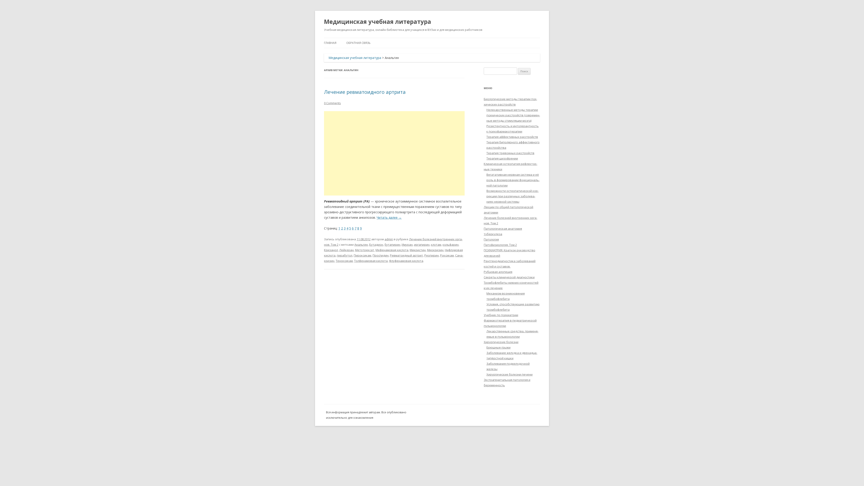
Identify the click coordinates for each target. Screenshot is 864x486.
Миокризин (435, 250)
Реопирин (431, 255)
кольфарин (451, 245)
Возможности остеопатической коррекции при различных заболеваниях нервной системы (512, 196)
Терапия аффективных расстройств (512, 137)
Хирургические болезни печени (509, 374)
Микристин (418, 250)
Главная (330, 43)
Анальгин (361, 245)
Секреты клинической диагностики (509, 277)
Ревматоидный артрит (406, 255)
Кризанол (331, 250)
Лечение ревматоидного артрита (365, 91)
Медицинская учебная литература (377, 22)
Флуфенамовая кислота (406, 261)
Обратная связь (358, 43)
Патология (491, 239)
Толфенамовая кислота (371, 261)
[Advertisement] (394, 153)
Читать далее (389, 217)
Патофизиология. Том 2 (500, 245)
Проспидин (381, 255)
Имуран (407, 245)
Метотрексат (364, 250)
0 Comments (332, 103)
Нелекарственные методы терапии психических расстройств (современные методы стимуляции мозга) (513, 115)
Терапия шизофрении (502, 158)
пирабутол (344, 255)
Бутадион (376, 245)
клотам (436, 245)
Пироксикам (362, 255)
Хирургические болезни (501, 342)
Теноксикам (344, 261)
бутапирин (392, 245)
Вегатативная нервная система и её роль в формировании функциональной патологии (513, 180)
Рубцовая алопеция (498, 272)
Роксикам (447, 255)
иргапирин (422, 245)
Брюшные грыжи (498, 347)
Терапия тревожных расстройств (510, 153)
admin (389, 239)
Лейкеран (346, 250)
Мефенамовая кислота (392, 250)
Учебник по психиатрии (501, 315)
